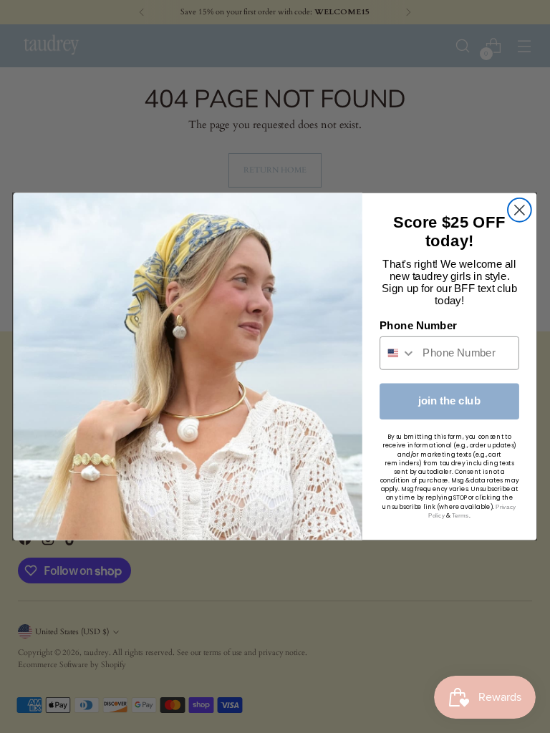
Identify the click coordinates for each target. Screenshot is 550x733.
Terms (460, 515)
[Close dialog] (519, 210)
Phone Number (418, 325)
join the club (449, 401)
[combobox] (398, 353)
